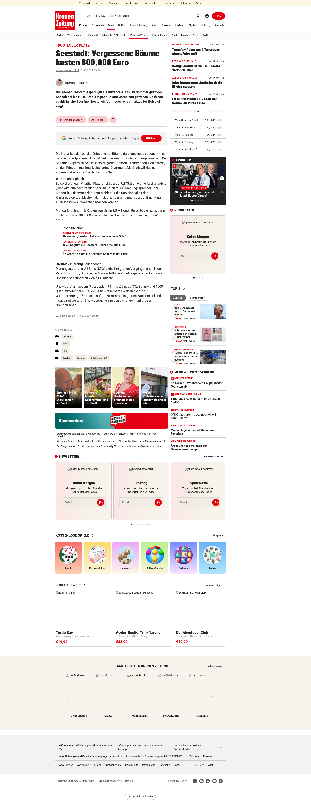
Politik (122, 25)
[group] (68, 387)
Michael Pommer (78, 82)
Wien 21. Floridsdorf (185, 149)
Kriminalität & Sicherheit (113, 35)
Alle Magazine (215, 666)
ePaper (99, 3)
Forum (196, 35)
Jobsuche (185, 3)
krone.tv (219, 25)
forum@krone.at (143, 446)
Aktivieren (151, 138)
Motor (203, 25)
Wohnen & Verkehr (139, 35)
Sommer (81, 358)
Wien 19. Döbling (183, 142)
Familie (184, 35)
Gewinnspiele (132, 3)
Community (114, 3)
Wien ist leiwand (75, 35)
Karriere (208, 756)
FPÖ (65, 351)
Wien (111, 25)
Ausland (179, 25)
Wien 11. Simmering (185, 127)
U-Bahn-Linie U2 (99, 358)
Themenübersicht (155, 441)
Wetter (206, 35)
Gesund (166, 25)
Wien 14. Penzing (183, 134)
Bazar (199, 3)
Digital (192, 25)
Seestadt (67, 358)
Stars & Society (138, 25)
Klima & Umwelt (159, 35)
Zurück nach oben (140, 796)
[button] (210, 25)
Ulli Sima (67, 336)
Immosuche (169, 3)
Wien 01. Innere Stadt (186, 120)
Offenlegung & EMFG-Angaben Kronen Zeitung (140, 747)
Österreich (98, 25)
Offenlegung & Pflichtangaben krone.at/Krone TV (85, 747)
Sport (154, 25)
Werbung (194, 756)
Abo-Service (66, 765)
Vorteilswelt (85, 3)
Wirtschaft (93, 35)
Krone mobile (151, 3)
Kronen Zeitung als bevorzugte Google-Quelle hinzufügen (112, 138)
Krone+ (83, 25)
